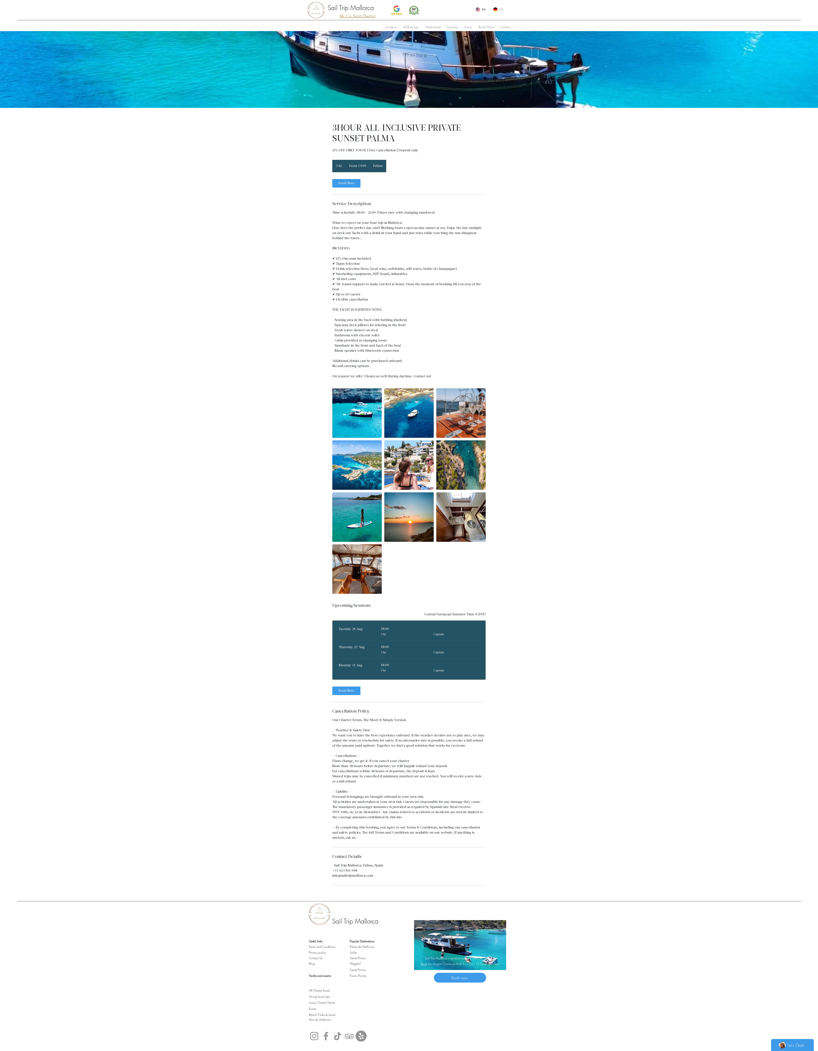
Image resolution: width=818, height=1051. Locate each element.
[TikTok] (337, 1036)
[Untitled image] (357, 413)
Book (424, 964)
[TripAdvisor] (349, 1036)
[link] (346, 183)
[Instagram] (314, 1036)
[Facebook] (325, 1036)
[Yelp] (361, 1036)
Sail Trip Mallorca (351, 7)
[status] (455, 614)
